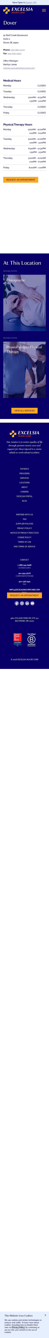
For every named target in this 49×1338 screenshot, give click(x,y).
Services (24, 478)
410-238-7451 (24, 581)
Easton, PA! (31, 2)
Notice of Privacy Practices (24, 533)
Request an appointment (20, 179)
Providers (24, 473)
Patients (24, 469)
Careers (25, 492)
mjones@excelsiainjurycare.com (19, 68)
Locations (24, 483)
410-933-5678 (24, 573)
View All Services (24, 410)
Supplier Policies (24, 524)
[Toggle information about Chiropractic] (24, 303)
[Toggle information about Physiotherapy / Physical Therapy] (24, 370)
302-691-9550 (14, 53)
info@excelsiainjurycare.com (24, 590)
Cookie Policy (24, 537)
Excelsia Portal (25, 496)
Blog (24, 501)
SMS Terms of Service (24, 547)
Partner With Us (24, 515)
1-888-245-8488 (24, 565)
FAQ (24, 519)
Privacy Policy (24, 528)
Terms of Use (24, 542)
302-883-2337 (18, 50)
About (24, 487)
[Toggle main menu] (44, 10)
